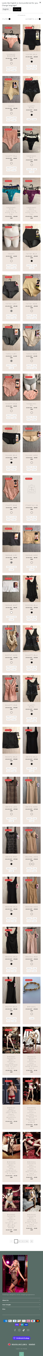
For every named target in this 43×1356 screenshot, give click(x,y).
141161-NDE (31, 304)
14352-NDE (31, 354)
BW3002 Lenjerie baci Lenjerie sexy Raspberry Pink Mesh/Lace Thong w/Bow (31, 1115)
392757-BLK (11, 1007)
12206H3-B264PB (11, 55)
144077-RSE (11, 404)
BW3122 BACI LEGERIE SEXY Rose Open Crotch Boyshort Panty (11, 1113)
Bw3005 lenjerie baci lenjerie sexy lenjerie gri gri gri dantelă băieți (11, 1221)
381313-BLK (32, 757)
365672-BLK (11, 757)
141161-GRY (11, 304)
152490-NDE (31, 455)
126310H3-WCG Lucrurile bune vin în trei (32, 211)
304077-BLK (31, 655)
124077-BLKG (32, 106)
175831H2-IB (31, 505)
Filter (5, 19)
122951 (11, 106)
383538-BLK (11, 907)
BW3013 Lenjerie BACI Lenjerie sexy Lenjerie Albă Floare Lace (32, 1062)
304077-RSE (11, 705)
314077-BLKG (32, 706)
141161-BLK (31, 254)
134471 (11, 254)
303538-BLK (31, 605)
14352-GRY (11, 354)
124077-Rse (11, 156)
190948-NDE (31, 555)
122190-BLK (32, 54)
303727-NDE (11, 655)
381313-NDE (32, 807)
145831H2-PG (31, 404)
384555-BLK (11, 957)
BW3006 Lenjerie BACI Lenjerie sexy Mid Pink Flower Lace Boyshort (31, 1220)
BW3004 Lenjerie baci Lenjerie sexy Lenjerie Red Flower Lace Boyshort (32, 1168)
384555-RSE (32, 957)
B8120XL (31, 1007)
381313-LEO (11, 807)
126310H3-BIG (31, 156)
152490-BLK (11, 455)
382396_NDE (31, 857)
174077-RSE (11, 505)
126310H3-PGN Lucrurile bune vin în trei (11, 211)
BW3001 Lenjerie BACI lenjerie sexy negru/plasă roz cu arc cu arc (11, 1062)
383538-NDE (31, 907)
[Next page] (31, 1241)
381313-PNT (11, 857)
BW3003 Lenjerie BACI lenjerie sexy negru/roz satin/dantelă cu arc (11, 1167)
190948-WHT (11, 605)
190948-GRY (11, 555)
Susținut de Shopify (21, 1348)
